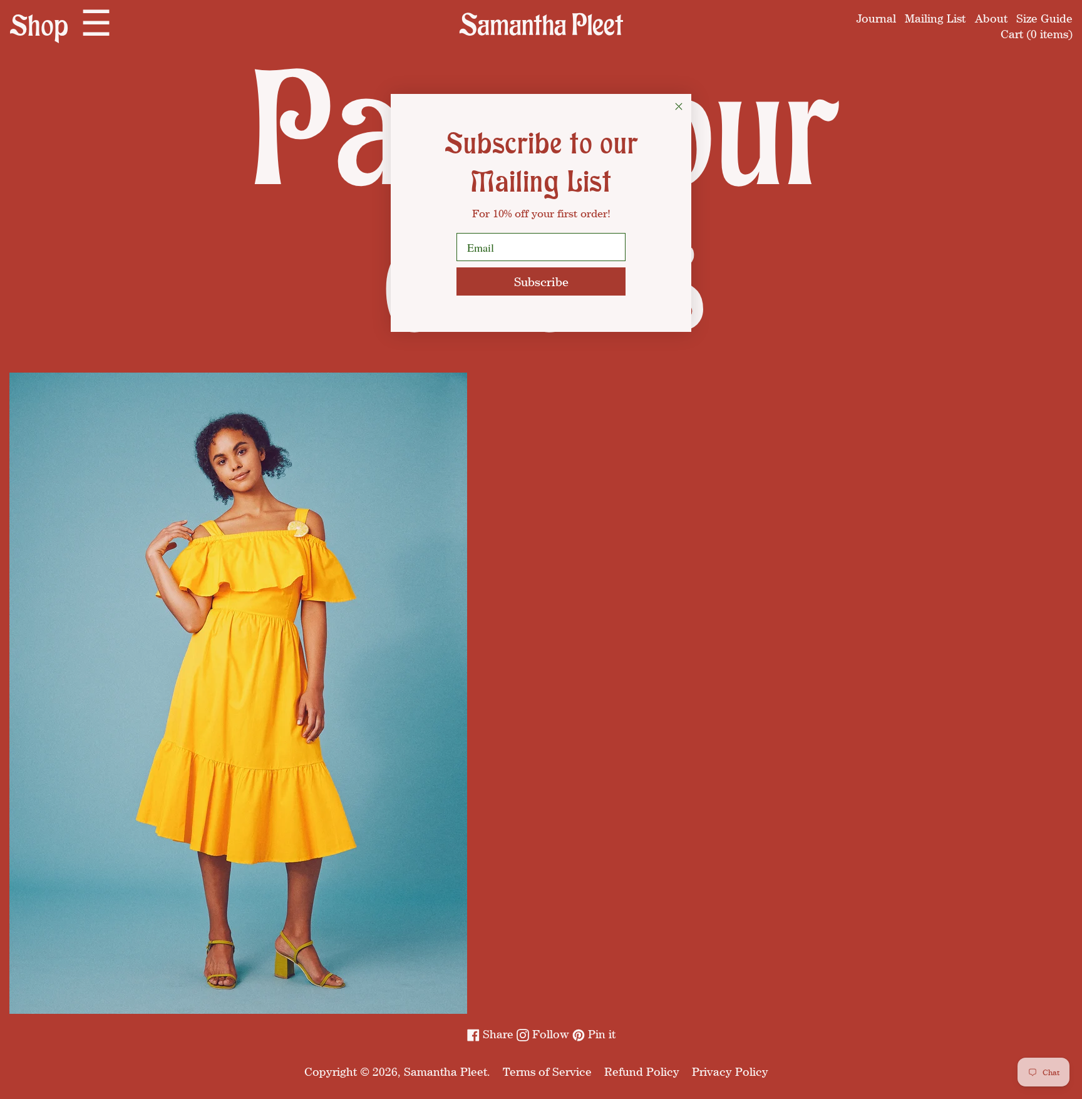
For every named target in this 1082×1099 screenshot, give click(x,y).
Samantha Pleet (445, 1071)
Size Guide (1044, 18)
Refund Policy (641, 1071)
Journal (876, 18)
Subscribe (541, 281)
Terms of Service (547, 1071)
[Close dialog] (678, 106)
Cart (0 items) (1037, 34)
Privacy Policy (730, 1071)
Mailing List (935, 18)
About (991, 18)
